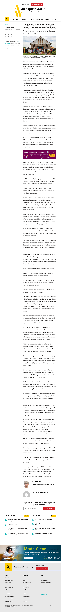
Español (31, 19)
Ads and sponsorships (9, 596)
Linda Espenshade (9, 27)
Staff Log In (44, 594)
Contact (6, 589)
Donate (42, 578)
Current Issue (40, 19)
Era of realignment (13, 524)
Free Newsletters (50, 19)
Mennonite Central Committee (12, 29)
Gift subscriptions (26, 585)
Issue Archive (25, 589)
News (6, 24)
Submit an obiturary (9, 601)
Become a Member (37, 4)
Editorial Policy (8, 582)
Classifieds (25, 601)
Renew (28, 4)
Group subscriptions (27, 582)
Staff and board (8, 578)
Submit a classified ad (9, 599)
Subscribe (24, 4)
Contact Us (31, 605)
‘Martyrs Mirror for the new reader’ (44, 519)
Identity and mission (9, 580)
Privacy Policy (21, 605)
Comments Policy (26, 605)
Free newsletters (26, 596)
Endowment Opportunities (46, 582)
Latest (18, 19)
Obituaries (25, 599)
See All (27, 515)
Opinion (24, 19)
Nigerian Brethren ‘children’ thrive (43, 533)
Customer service (26, 587)
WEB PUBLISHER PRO (11, 606)
